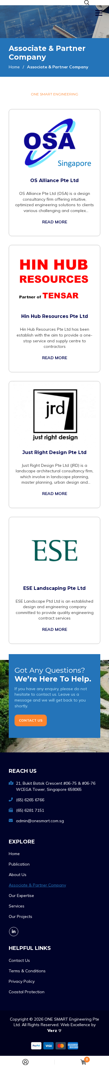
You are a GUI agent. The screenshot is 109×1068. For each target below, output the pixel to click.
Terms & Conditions (27, 970)
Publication (19, 864)
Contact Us (19, 960)
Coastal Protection (26, 991)
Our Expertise (21, 895)
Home (14, 853)
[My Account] (25, 1062)
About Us (17, 874)
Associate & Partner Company (37, 885)
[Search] (86, 2)
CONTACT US (30, 720)
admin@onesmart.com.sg (40, 820)
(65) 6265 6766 (30, 799)
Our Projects (20, 916)
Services (16, 906)
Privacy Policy (22, 981)
